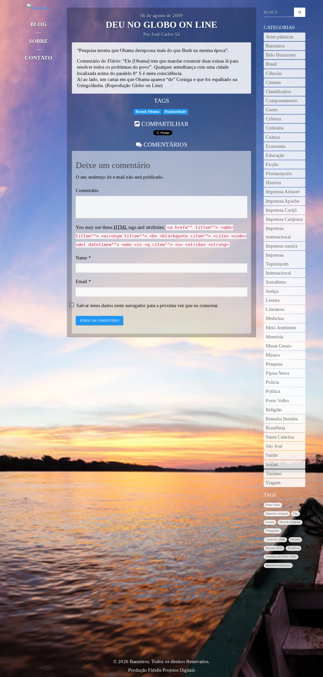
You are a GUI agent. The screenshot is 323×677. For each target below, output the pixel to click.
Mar (295, 513)
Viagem (273, 482)
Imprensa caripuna (277, 513)
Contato (38, 58)
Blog (38, 24)
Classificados (278, 91)
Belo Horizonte (280, 55)
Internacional (278, 273)
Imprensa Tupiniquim (277, 259)
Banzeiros (275, 45)
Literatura (275, 309)
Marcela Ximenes (290, 522)
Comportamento (282, 100)
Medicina (275, 318)
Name (81, 257)
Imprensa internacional (278, 232)
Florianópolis (279, 173)
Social (272, 464)
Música (273, 355)
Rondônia (275, 427)
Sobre (38, 41)
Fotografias (273, 530)
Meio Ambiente (281, 327)
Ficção (272, 164)
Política (273, 391)
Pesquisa (274, 364)
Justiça (272, 291)
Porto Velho (277, 400)
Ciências (274, 73)
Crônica (273, 118)
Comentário (87, 190)
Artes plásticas (279, 36)
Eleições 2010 (274, 548)
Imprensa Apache (283, 201)
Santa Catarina (280, 437)
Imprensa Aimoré (283, 191)
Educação (275, 155)
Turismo (274, 473)
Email (81, 281)
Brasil (271, 64)
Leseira (273, 300)
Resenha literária (282, 418)
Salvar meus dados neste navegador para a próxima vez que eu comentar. (147, 305)
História (273, 182)
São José (274, 446)
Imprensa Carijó (281, 210)
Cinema (273, 82)
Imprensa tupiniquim (278, 565)
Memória (274, 336)
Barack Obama (147, 112)
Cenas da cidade (275, 539)
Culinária (275, 127)
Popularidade (175, 112)
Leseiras (295, 539)
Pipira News (277, 373)
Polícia (272, 382)
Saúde (272, 455)
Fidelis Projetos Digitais (171, 670)
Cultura (273, 137)
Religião (274, 409)
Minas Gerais (278, 345)
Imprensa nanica (282, 246)
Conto (272, 109)
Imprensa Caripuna (284, 219)
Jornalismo (276, 282)
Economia (276, 146)
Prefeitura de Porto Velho (281, 556)
